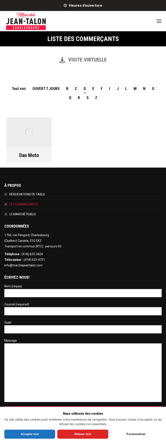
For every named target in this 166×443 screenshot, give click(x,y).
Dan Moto (29, 155)
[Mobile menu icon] (159, 21)
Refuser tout (83, 434)
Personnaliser (135, 434)
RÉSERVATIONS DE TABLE (27, 194)
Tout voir (19, 88)
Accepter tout (30, 434)
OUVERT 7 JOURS (46, 88)
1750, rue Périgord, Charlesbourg (26, 235)
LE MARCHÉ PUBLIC (22, 214)
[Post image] (29, 132)
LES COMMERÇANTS (23, 204)
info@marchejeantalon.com (23, 265)
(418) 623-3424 (32, 254)
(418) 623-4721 (34, 259)
